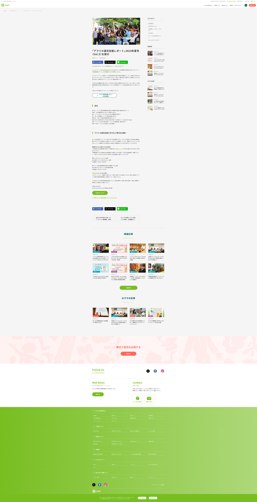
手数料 (104, 154)
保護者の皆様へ (151, 441)
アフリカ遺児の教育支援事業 (135, 454)
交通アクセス (151, 418)
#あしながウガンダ (119, 66)
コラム (94, 467)
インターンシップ (96, 420)
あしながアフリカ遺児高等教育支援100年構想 (104, 70)
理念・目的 (113, 415)
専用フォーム (119, 149)
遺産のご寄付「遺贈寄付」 (134, 431)
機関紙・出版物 (133, 418)
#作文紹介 (151, 33)
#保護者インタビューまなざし (154, 29)
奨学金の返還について (134, 441)
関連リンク (132, 477)
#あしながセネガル (96, 66)
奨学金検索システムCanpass (117, 443)
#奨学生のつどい (152, 26)
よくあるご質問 (96, 477)
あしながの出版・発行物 (153, 464)
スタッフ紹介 (114, 418)
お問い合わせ (247, 1)
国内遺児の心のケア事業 (116, 454)
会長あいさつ (132, 415)
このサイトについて (155, 484)
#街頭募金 (151, 23)
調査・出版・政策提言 (152, 454)
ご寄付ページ (95, 175)
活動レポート (95, 58)
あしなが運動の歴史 (97, 418)
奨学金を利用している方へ (117, 441)
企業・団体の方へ (240, 1)
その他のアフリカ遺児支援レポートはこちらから (104, 198)
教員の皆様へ (95, 443)
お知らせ (95, 464)
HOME (4, 10)
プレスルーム (114, 420)
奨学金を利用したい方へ (97, 441)
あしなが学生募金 (152, 431)
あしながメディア (13, 10)
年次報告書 (151, 415)
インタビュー (132, 464)
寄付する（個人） (96, 431)
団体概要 (95, 415)
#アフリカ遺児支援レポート (108, 66)
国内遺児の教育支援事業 (97, 454)
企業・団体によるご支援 (116, 431)
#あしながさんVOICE (153, 40)
